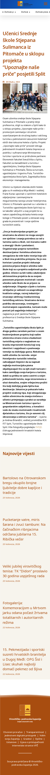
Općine (38, 738)
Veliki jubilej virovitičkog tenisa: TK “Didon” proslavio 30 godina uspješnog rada (25, 571)
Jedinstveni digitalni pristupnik (20, 735)
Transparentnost (35, 732)
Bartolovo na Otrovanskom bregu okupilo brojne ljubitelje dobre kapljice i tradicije (24, 485)
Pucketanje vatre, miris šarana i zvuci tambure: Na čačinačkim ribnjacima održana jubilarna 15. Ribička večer (24, 529)
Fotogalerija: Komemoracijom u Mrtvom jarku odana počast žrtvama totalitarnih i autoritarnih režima (25, 612)
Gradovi (27, 738)
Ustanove (11, 742)
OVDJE (38, 427)
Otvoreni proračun (13, 732)
